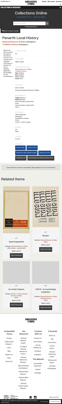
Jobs (52, 339)
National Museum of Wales (14, 42)
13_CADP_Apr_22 (20, 157)
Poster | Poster (20, 147)
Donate (44, 1)
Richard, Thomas (16, 294)
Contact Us (37, 338)
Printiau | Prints (32, 147)
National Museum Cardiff (23, 340)
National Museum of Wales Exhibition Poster (40, 157)
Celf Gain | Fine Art (44, 152)
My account (51, 1)
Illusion (45, 236)
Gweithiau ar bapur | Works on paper (26, 152)
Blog (9, 351)
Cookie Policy (5, 402)
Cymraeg (58, 1)
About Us (52, 335)
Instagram (37, 354)
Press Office (52, 342)
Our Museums (5, 1)
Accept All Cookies (55, 401)
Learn (9, 347)
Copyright (37, 373)
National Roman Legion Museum (23, 386)
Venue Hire (9, 361)
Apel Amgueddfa (16, 242)
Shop (9, 358)
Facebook (37, 351)
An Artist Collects (16, 289)
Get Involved (38, 341)
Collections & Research (10, 7)
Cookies (37, 369)
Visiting (8, 338)
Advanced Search (31, 26)
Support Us (9, 354)
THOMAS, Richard (10, 44)
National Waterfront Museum (23, 359)
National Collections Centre (52, 354)
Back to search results (11, 31)
